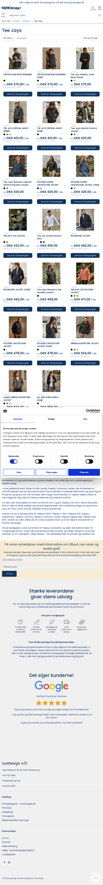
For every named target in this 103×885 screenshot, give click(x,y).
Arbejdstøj (7, 812)
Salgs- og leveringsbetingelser (18, 850)
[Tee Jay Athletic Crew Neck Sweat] (85, 58)
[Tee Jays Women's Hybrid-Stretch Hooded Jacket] (17, 166)
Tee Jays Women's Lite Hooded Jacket (49, 291)
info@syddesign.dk (78, 653)
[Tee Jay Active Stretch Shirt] (51, 220)
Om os (5, 838)
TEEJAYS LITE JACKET (14, 235)
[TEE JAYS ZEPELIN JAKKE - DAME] (51, 112)
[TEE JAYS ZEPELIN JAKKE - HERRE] (17, 112)
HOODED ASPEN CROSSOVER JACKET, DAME (85, 183)
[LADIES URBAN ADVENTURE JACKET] (17, 381)
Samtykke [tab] (18, 419)
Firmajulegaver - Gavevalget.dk (18, 803)
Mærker (26, 21)
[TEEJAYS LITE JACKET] (17, 220)
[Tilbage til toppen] (96, 878)
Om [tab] (85, 419)
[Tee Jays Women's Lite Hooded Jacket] (51, 273)
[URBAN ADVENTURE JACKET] (85, 327)
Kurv (100, 10)
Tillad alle (84, 472)
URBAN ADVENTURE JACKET (85, 343)
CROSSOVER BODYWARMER (17, 74)
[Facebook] (4, 862)
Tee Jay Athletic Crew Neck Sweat (82, 76)
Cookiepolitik (8, 854)
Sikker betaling (9, 846)
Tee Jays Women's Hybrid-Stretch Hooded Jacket (17, 183)
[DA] (11, 8)
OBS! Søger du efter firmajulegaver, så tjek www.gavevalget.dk (51, 2)
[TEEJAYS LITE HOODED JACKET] (85, 273)
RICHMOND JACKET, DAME (16, 289)
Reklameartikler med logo (15, 820)
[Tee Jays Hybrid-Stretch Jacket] (85, 112)
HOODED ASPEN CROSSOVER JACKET (48, 183)
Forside (15, 21)
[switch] (39, 461)
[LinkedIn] (9, 862)
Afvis (18, 472)
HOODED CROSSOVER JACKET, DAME (48, 345)
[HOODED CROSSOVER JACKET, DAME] (51, 327)
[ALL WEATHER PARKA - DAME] (51, 381)
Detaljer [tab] (51, 419)
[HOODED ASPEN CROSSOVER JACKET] (51, 166)
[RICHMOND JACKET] (85, 220)
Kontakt (6, 842)
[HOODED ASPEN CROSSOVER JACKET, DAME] (85, 166)
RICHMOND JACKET (81, 235)
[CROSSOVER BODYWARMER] (17, 58)
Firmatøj (6, 807)
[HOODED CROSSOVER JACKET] (17, 327)
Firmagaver (8, 816)
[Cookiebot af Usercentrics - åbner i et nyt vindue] (88, 411)
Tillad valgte (51, 472)
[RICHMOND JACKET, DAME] (17, 273)
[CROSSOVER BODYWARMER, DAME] (51, 58)
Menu (3, 17)
